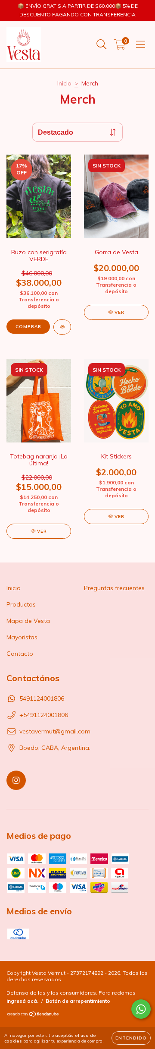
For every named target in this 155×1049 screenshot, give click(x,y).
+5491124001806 (43, 715)
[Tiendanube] (33, 1015)
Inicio (64, 83)
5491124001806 (41, 698)
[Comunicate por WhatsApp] (141, 1009)
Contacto (19, 653)
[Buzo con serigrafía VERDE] (62, 327)
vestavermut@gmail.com (54, 731)
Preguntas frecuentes (114, 588)
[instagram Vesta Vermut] (16, 780)
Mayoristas (21, 637)
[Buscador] (101, 44)
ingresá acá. (22, 1001)
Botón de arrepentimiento (78, 1001)
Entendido (131, 1038)
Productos (21, 604)
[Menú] (141, 44)
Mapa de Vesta (28, 621)
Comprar (28, 326)
